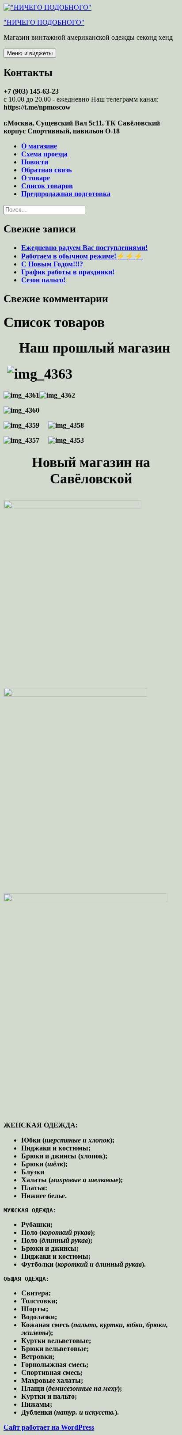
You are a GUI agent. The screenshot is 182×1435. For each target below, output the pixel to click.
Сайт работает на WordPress (49, 1427)
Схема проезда (44, 154)
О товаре (35, 178)
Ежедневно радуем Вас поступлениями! (84, 247)
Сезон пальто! (43, 280)
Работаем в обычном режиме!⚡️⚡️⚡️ (82, 256)
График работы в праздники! (67, 272)
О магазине (39, 146)
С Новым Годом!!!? (52, 264)
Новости (34, 162)
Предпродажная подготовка (65, 193)
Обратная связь (46, 170)
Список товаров (47, 186)
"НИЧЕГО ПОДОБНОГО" (44, 22)
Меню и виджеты (30, 53)
